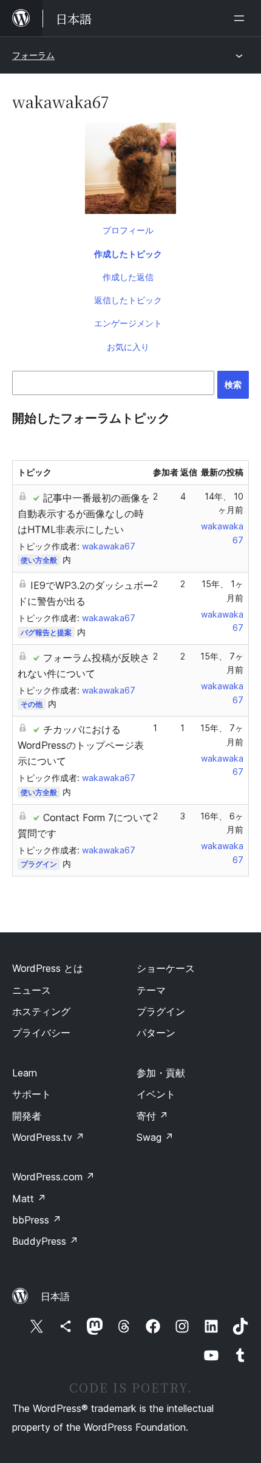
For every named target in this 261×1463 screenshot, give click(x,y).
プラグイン (39, 864)
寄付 (152, 1116)
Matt (29, 1199)
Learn (24, 1073)
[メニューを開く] (241, 18)
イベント (156, 1094)
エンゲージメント (128, 323)
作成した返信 (128, 277)
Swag (155, 1137)
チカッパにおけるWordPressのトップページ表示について (81, 745)
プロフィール (128, 230)
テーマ (151, 990)
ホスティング (41, 1011)
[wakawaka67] (130, 171)
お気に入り (128, 347)
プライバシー (41, 1033)
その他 (31, 704)
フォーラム (33, 55)
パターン (156, 1033)
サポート (31, 1094)
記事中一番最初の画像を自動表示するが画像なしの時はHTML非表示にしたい (84, 513)
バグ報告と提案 (46, 632)
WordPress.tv (48, 1137)
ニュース (31, 990)
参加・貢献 (161, 1073)
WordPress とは (47, 968)
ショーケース (166, 968)
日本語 (55, 1296)
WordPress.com (53, 1177)
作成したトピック (128, 254)
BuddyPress (45, 1241)
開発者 (26, 1116)
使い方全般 (39, 560)
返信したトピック (128, 300)
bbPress (36, 1220)
